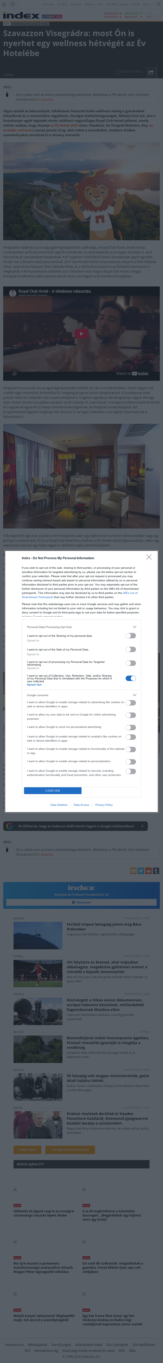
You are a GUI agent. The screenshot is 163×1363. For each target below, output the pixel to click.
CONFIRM (53, 790)
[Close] (150, 558)
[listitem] (81, 627)
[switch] (131, 635)
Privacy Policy (104, 804)
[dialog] (81, 681)
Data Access (81, 804)
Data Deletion (59, 804)
